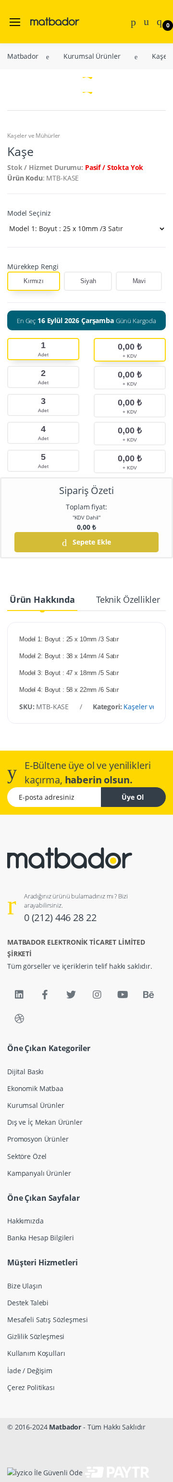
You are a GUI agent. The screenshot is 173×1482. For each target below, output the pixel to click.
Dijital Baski (33, 44)
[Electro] (39, 12)
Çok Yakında (34, 158)
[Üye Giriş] (146, 21)
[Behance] (148, 995)
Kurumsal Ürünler (44, 109)
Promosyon (32, 76)
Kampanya (32, 141)
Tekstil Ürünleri (39, 174)
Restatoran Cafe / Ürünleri (56, 93)
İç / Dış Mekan (37, 125)
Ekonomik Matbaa (43, 60)
